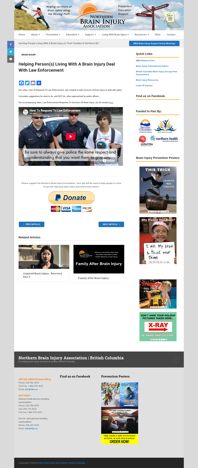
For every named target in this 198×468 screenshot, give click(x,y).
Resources (141, 34)
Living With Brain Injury (114, 34)
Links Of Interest (144, 85)
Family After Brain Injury (93, 278)
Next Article (110, 224)
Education (71, 34)
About (34, 34)
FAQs (158, 34)
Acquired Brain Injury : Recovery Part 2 (42, 275)
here (111, 102)
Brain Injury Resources (147, 80)
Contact (171, 34)
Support (89, 34)
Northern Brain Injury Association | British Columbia (71, 358)
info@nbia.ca (31, 389)
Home (22, 34)
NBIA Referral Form (145, 60)
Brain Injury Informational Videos (152, 66)
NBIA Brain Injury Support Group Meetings (154, 43)
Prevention (52, 34)
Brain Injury (29, 55)
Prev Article (32, 224)
